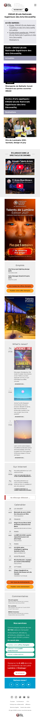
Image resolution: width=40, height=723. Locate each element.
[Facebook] (11, 685)
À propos (12, 701)
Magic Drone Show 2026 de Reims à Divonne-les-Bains (22, 524)
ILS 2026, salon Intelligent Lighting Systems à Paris (21, 549)
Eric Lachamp (12, 606)
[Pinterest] (12, 697)
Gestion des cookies (25, 707)
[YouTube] (29, 685)
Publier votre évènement (20, 587)
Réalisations (14, 40)
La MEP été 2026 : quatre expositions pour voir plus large (22, 536)
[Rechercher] (26, 9)
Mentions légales (14, 707)
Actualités (13, 30)
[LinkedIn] (17, 685)
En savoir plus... (19, 384)
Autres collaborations (15, 654)
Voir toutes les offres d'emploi (20, 286)
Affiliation (27, 704)
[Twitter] (23, 685)
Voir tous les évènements (20, 582)
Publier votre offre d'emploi (20, 291)
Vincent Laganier (13, 600)
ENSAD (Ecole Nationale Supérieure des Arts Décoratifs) (22, 35)
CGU (28, 701)
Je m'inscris (20, 673)
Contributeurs (20, 701)
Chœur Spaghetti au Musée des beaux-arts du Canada (23, 572)
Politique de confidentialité (17, 704)
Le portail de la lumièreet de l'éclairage (19, 5)
